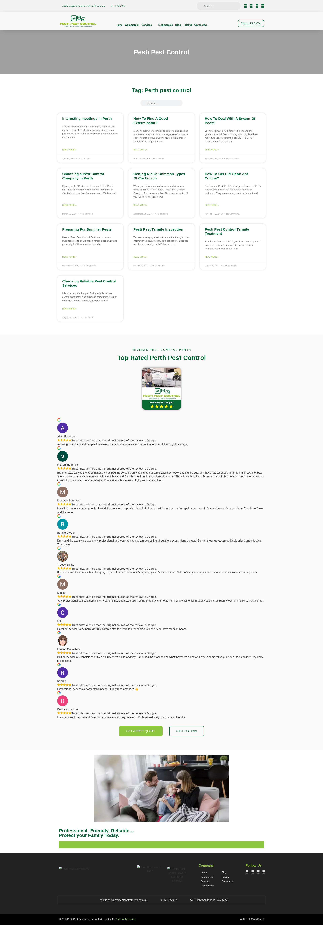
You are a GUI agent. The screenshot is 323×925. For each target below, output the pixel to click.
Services (147, 24)
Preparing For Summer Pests (87, 229)
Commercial (132, 24)
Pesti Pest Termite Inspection (158, 229)
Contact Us (200, 24)
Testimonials (165, 24)
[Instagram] (256, 5)
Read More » (69, 150)
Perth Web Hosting (125, 919)
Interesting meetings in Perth (87, 118)
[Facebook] (245, 5)
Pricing (187, 24)
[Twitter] (251, 5)
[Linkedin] (262, 5)
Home (119, 24)
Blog (178, 24)
